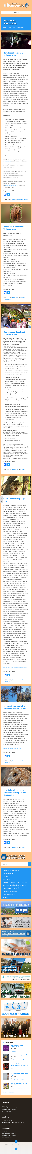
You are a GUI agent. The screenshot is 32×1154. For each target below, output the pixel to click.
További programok (8, 1092)
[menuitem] (16, 870)
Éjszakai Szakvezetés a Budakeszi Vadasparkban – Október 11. (15, 792)
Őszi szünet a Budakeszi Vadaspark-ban (14, 333)
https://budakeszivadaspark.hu (12, 748)
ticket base (7, 161)
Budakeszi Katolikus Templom (18, 1059)
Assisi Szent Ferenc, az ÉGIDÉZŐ (19, 1055)
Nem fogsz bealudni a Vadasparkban (13, 54)
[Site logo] (16, 8)
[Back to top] (16, 1148)
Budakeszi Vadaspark (22, 199)
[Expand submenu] (28, 894)
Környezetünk (20, 27)
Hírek (14, 27)
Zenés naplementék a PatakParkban (17, 1046)
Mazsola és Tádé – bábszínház (19, 1083)
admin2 (14, 199)
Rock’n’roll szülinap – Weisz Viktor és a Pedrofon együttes (19, 1064)
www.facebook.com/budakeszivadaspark (15, 668)
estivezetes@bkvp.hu (11, 185)
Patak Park (14, 1051)
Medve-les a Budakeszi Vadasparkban (13, 227)
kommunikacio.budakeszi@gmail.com (14, 1122)
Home (4, 27)
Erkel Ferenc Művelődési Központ (19, 1070)
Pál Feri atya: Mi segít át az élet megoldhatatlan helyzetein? (20, 1074)
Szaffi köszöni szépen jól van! (14, 499)
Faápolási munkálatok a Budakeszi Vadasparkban (14, 707)
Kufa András (15, 297)
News (9, 27)
